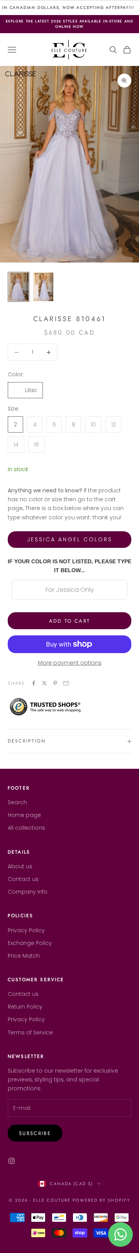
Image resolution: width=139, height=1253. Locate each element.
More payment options (70, 663)
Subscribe (35, 1133)
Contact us (23, 879)
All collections (26, 828)
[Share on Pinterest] (55, 683)
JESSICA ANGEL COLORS (69, 539)
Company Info (27, 892)
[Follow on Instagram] (11, 1161)
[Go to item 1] (18, 287)
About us (20, 866)
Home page (24, 815)
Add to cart (69, 621)
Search (17, 802)
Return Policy (25, 1006)
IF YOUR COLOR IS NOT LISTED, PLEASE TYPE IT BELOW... (69, 565)
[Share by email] (66, 683)
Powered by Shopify (101, 1200)
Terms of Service (30, 1032)
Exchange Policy (30, 943)
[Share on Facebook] (34, 683)
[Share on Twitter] (44, 683)
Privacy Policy (26, 930)
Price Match (24, 956)
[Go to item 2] (43, 287)
